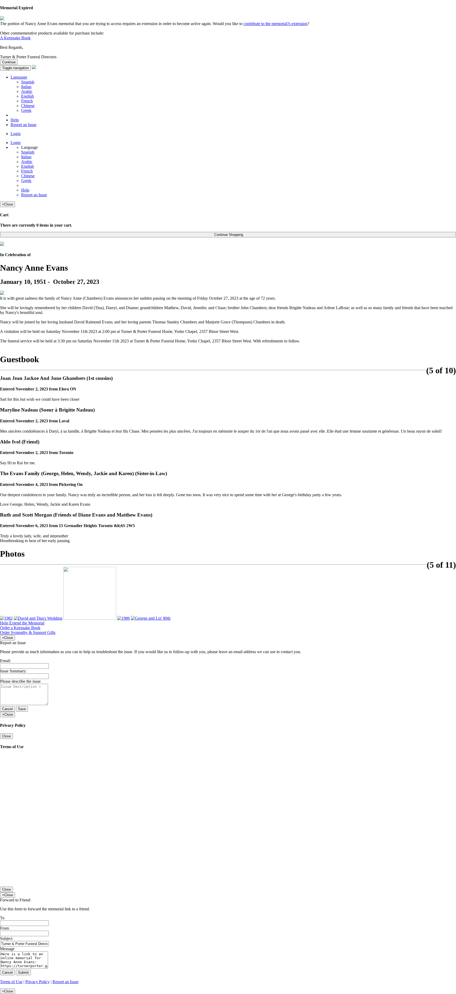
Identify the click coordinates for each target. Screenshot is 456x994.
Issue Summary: (13, 671)
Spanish (27, 82)
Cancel (7, 709)
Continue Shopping (228, 235)
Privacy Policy (37, 981)
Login (16, 133)
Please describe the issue (20, 681)
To (2, 918)
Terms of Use (11, 981)
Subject (6, 938)
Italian (26, 86)
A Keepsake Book (15, 38)
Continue (9, 62)
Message (7, 949)
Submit (23, 972)
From (4, 928)
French (27, 101)
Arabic (26, 91)
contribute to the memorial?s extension (275, 23)
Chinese (28, 105)
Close (6, 736)
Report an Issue (23, 124)
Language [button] (19, 77)
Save (22, 709)
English (27, 96)
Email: (5, 660)
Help (15, 120)
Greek (26, 110)
